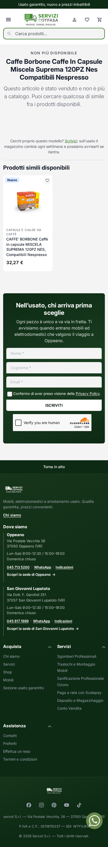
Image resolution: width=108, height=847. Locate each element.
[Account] (74, 19)
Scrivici (71, 141)
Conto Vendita (69, 708)
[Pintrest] (54, 805)
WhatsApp (42, 567)
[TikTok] (79, 805)
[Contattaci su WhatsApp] (94, 820)
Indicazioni (64, 567)
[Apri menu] (8, 19)
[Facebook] (29, 805)
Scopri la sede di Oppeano (29, 574)
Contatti (10, 735)
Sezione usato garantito (23, 688)
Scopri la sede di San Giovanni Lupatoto (40, 628)
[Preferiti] (87, 19)
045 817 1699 (18, 621)
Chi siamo (12, 515)
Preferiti (10, 743)
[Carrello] (99, 19)
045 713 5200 (18, 567)
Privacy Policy (88, 393)
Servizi (9, 664)
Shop (7, 672)
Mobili (8, 680)
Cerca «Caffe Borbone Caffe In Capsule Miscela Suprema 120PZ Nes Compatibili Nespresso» (54, 124)
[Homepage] (41, 20)
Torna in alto (54, 466)
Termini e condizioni (20, 759)
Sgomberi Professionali (76, 656)
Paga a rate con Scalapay (79, 692)
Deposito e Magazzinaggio (80, 700)
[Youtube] (66, 805)
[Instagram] (41, 805)
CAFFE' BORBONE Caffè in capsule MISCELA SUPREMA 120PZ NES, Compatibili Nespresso (27, 247)
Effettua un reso (16, 751)
